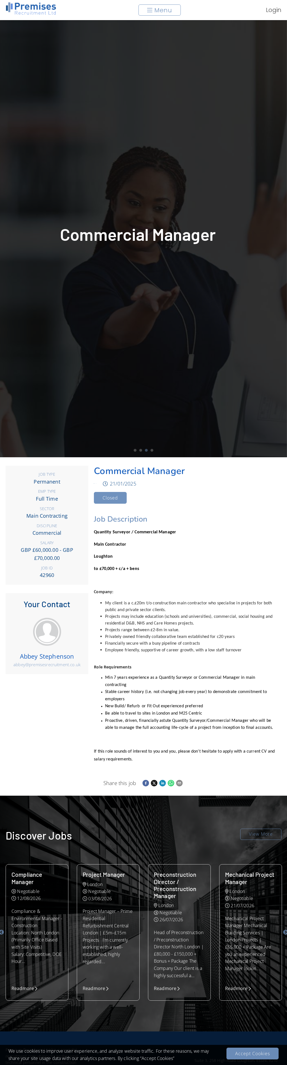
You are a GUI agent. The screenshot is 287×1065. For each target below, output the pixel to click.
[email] (179, 783)
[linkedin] (162, 783)
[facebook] (145, 783)
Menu (163, 10)
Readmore (22, 988)
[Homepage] (31, 14)
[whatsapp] (171, 783)
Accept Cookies (252, 1053)
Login (273, 10)
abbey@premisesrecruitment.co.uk (46, 664)
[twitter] (154, 783)
